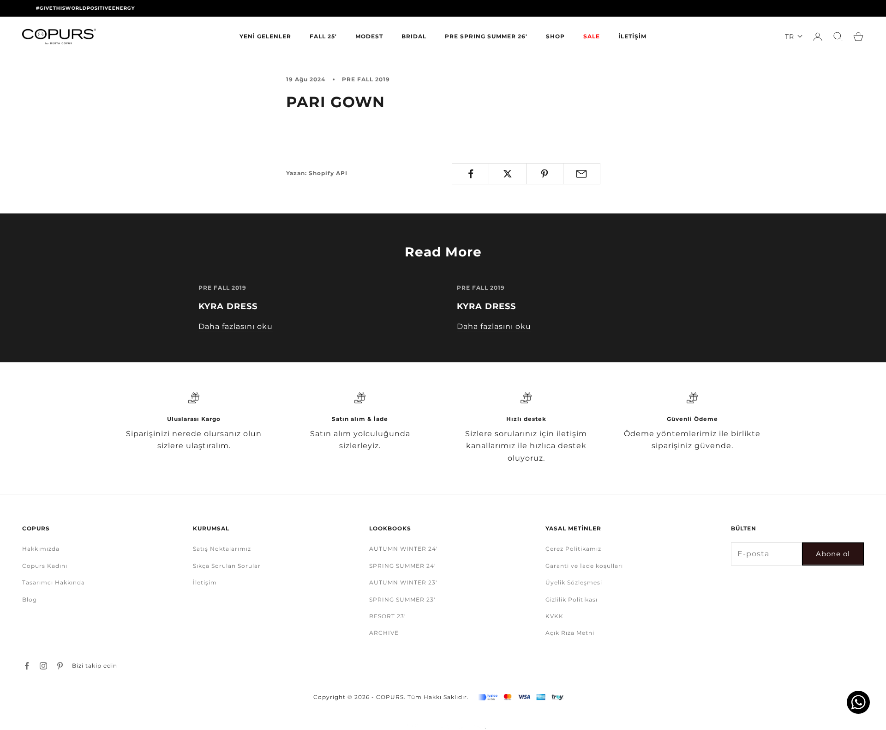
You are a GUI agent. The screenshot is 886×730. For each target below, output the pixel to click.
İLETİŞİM (632, 36)
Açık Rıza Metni (569, 632)
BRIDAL (413, 36)
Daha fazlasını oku (235, 326)
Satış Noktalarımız (222, 548)
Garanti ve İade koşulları (584, 565)
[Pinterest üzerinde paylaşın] (545, 174)
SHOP (555, 36)
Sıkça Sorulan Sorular (227, 565)
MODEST (369, 36)
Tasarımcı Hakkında (53, 582)
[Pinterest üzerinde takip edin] (60, 665)
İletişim (205, 582)
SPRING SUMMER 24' (402, 565)
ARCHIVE (384, 632)
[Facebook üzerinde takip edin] (26, 665)
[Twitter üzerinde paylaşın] (507, 174)
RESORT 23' (387, 616)
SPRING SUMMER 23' (402, 599)
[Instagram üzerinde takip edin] (43, 665)
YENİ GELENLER (265, 36)
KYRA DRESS (227, 306)
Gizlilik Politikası (571, 599)
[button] (794, 36)
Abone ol (833, 553)
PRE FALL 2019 (366, 79)
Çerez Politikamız (573, 548)
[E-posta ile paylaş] (581, 174)
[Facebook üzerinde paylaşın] (470, 174)
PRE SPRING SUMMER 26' (486, 36)
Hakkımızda (41, 548)
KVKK (554, 616)
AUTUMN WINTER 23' (403, 582)
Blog (29, 599)
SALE (591, 36)
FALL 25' (323, 36)
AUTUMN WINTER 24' (403, 548)
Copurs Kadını (44, 565)
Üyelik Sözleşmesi (573, 582)
